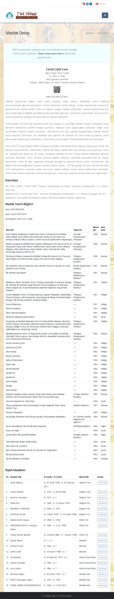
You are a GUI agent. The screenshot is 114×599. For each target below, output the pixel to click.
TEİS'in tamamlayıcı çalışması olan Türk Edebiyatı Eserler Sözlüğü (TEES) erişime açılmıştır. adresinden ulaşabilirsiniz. (44, 53)
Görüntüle (103, 482)
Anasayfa (90, 33)
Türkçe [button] (102, 4)
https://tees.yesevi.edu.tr (51, 53)
